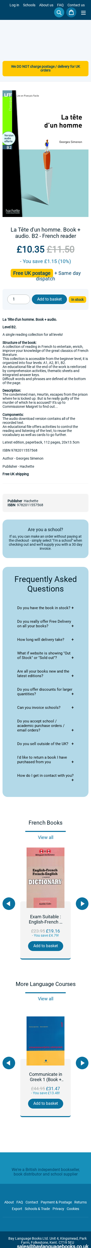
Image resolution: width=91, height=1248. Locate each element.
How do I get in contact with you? (45, 775)
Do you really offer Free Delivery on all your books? (44, 623)
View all (45, 837)
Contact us (76, 5)
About (9, 1202)
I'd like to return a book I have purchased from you (42, 759)
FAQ (60, 5)
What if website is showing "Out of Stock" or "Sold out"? (44, 655)
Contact (32, 1202)
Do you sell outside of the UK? (42, 744)
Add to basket (45, 945)
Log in (14, 5)
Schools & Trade (37, 1209)
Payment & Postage (56, 1202)
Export (17, 1209)
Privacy (58, 1209)
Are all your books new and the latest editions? (43, 673)
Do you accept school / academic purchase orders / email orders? (40, 725)
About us (46, 5)
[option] (45, 904)
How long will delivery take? (40, 639)
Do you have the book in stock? (43, 608)
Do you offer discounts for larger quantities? (44, 691)
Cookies (73, 1209)
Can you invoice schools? (38, 707)
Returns (80, 1202)
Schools (29, 5)
